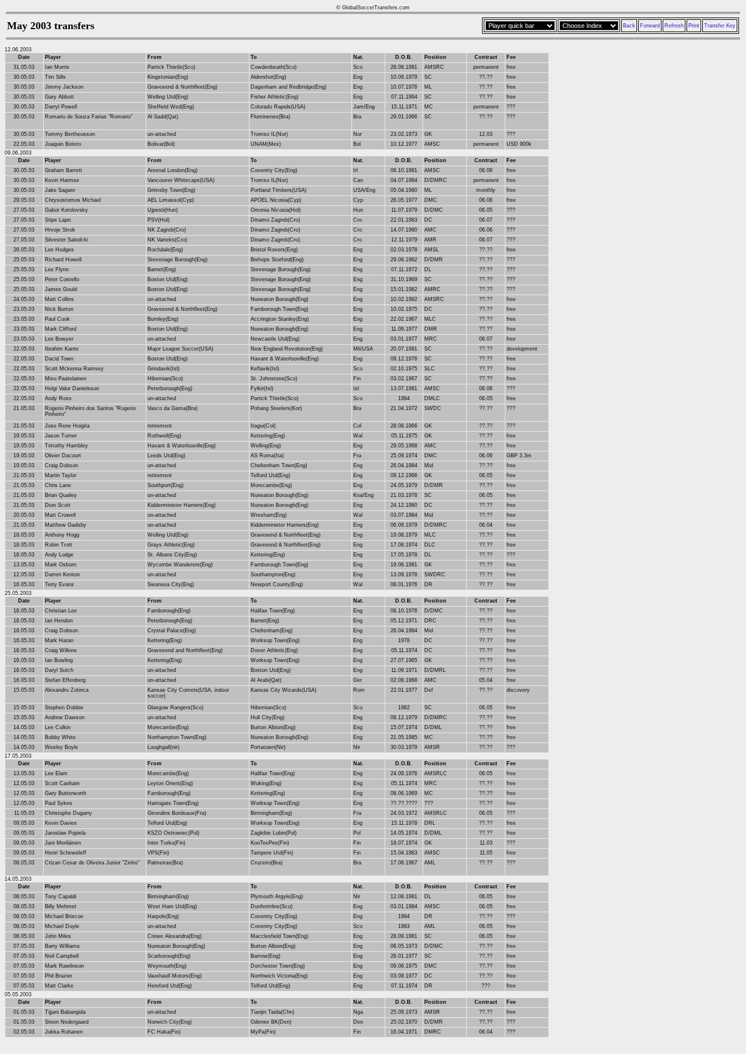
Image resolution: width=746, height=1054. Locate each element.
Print (693, 26)
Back (629, 26)
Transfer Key (720, 26)
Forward (650, 26)
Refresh (674, 26)
